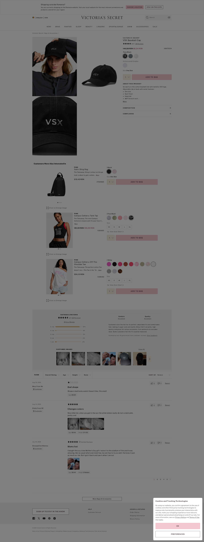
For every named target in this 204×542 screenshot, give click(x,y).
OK (177, 526)
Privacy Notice (180, 517)
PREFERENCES (178, 534)
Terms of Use (194, 517)
